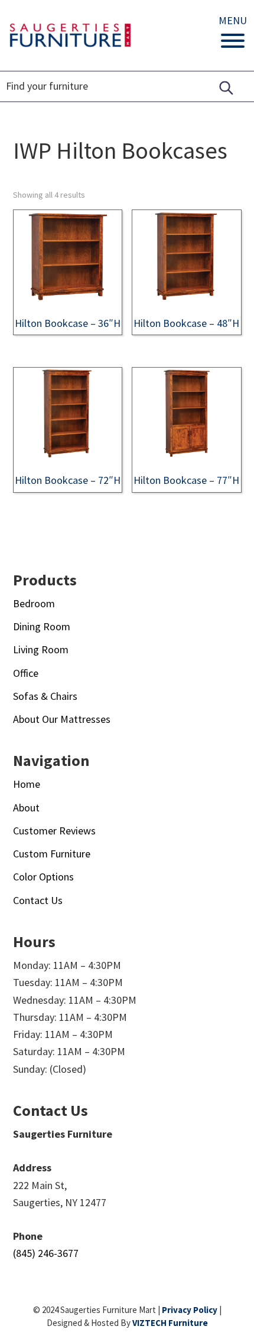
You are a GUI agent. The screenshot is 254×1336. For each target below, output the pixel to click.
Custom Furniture (51, 853)
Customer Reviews (54, 830)
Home (26, 784)
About (26, 807)
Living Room (41, 649)
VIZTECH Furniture (170, 1322)
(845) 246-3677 (46, 1253)
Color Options (43, 876)
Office (25, 673)
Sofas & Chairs (45, 696)
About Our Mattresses (61, 719)
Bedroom (34, 603)
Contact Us (38, 900)
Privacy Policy (189, 1309)
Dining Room (41, 626)
